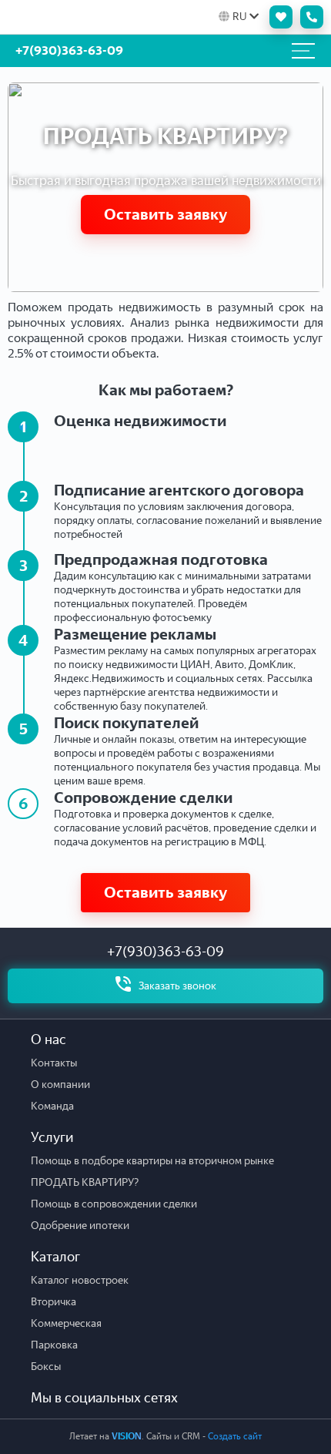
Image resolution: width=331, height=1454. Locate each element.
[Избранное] (277, 17)
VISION (127, 1436)
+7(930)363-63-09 (165, 951)
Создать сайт (235, 1436)
